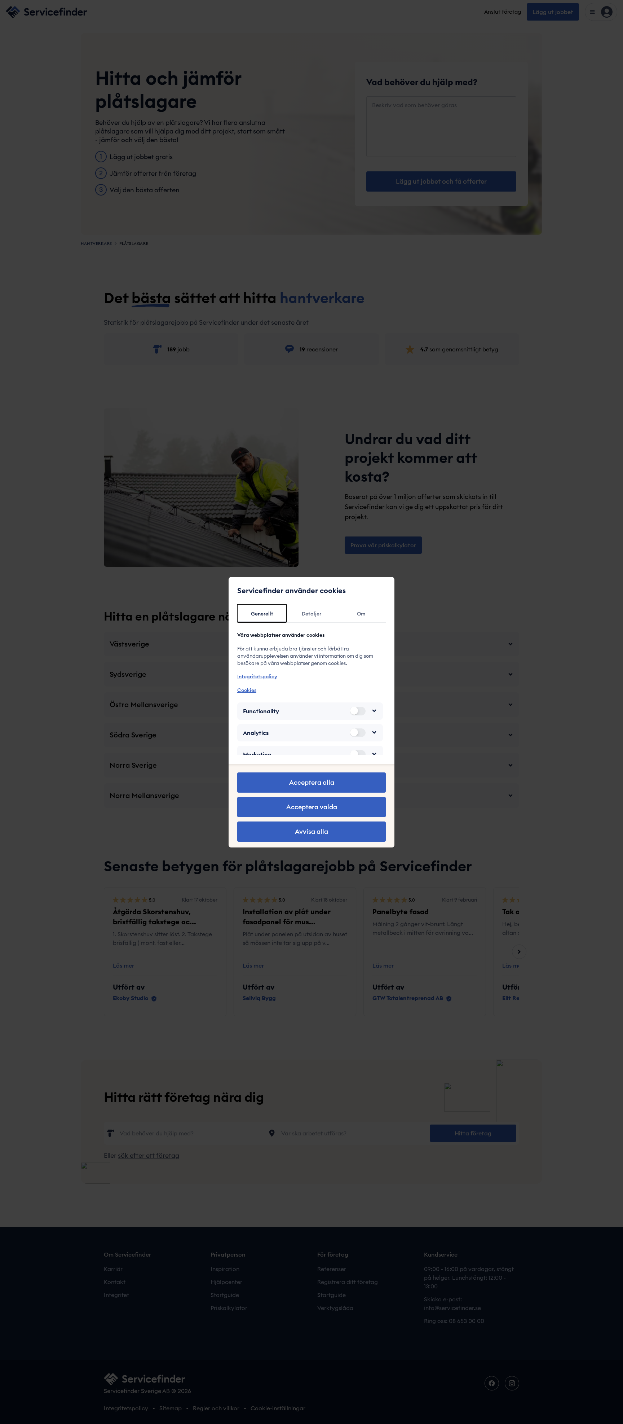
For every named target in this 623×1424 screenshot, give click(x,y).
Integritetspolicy (257, 676)
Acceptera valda (311, 807)
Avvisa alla (311, 831)
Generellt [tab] (262, 613)
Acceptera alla (311, 782)
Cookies (246, 690)
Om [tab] (361, 613)
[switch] (358, 710)
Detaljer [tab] (311, 613)
